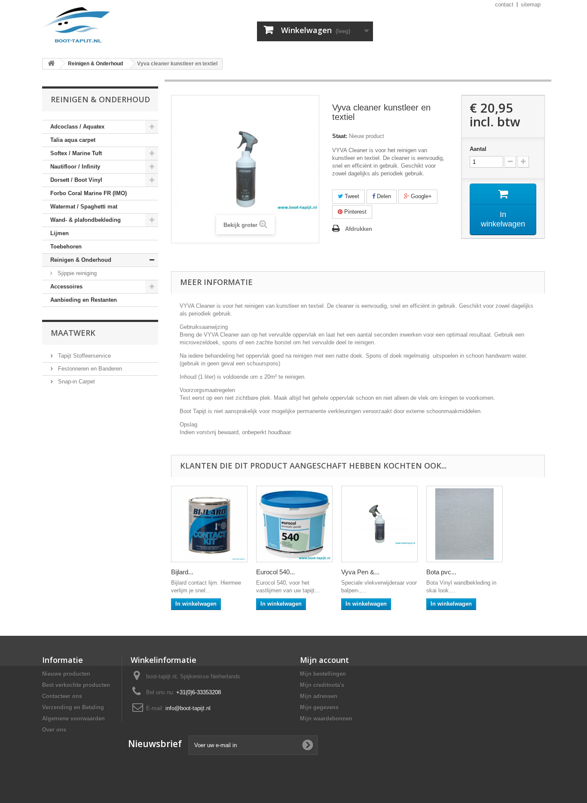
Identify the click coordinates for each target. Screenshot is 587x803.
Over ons (54, 729)
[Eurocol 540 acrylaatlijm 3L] (294, 524)
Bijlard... (182, 572)
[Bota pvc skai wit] (464, 524)
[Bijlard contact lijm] (209, 524)
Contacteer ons (62, 696)
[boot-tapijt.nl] (121, 25)
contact (504, 4)
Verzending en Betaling (73, 707)
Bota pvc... (441, 572)
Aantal (478, 149)
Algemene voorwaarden (73, 718)
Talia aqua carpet (72, 140)
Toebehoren (66, 246)
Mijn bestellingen (323, 674)
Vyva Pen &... (360, 572)
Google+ (420, 196)
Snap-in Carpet (75, 381)
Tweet (351, 196)
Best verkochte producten (76, 685)
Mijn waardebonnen (326, 718)
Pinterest (354, 211)
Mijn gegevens (319, 707)
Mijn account (324, 660)
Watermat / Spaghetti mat (83, 206)
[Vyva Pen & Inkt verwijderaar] (379, 524)
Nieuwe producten (66, 674)
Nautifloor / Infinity (75, 166)
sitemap (531, 4)
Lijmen (59, 233)
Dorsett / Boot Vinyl (76, 180)
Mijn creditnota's (322, 685)
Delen (383, 196)
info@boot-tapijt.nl (188, 708)
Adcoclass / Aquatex (77, 126)
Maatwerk (73, 333)
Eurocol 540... (275, 572)
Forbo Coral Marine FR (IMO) (88, 193)
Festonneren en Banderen (89, 368)
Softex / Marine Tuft (76, 153)
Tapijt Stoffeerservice (83, 355)
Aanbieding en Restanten (83, 300)
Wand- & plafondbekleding (85, 220)
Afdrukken (358, 229)
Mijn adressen (318, 696)
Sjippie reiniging (76, 273)
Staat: (339, 136)
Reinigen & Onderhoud (80, 260)
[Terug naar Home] (51, 63)
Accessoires (66, 286)
